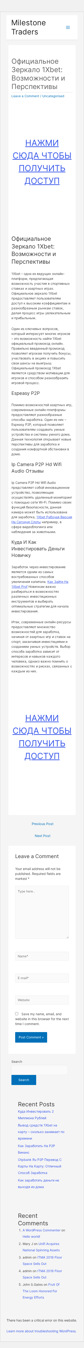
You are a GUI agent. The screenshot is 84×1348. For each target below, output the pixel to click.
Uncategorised (53, 96)
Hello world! (31, 1236)
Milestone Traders (28, 27)
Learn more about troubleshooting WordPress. (42, 1331)
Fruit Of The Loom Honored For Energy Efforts (41, 1291)
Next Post (42, 836)
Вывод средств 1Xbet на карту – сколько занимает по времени (41, 1131)
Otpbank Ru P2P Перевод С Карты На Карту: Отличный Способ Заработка (40, 1166)
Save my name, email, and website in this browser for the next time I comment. (42, 1019)
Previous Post (42, 824)
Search (16, 1061)
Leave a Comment (25, 96)
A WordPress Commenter (41, 1230)
